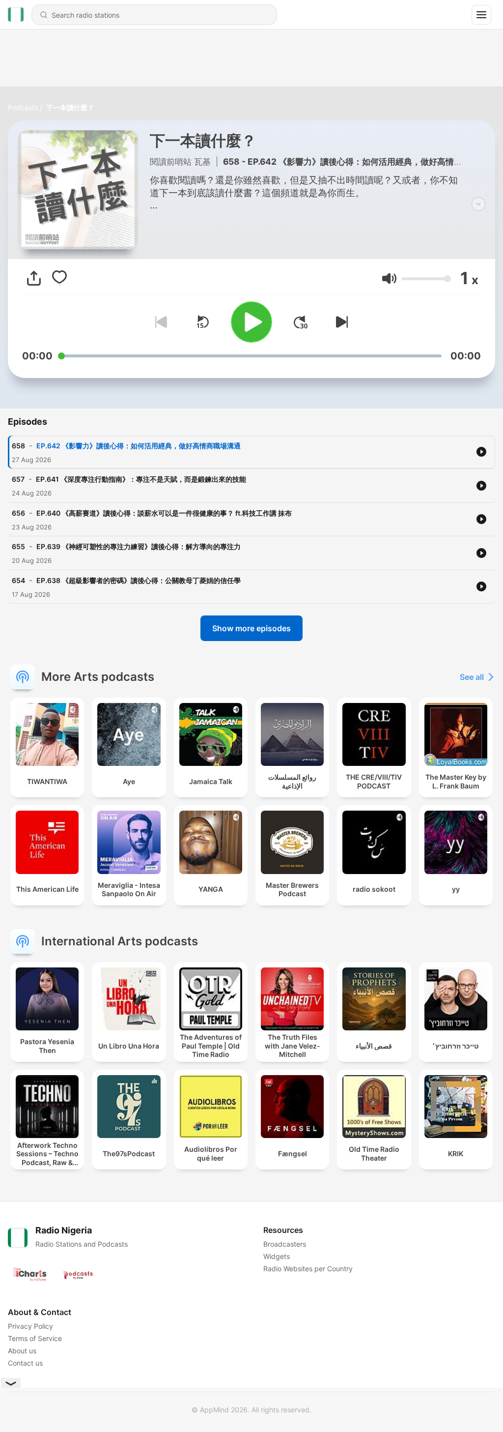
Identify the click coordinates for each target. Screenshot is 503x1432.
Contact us (25, 1363)
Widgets (276, 1256)
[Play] (251, 322)
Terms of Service (35, 1338)
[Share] (34, 278)
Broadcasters (284, 1244)
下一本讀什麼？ (70, 107)
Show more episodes (251, 628)
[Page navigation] (481, 15)
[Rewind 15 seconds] (202, 322)
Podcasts (23, 107)
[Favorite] (59, 278)
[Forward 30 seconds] (300, 322)
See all (472, 677)
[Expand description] (478, 204)
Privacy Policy (30, 1326)
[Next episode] (340, 322)
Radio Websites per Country (308, 1268)
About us (22, 1350)
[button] (389, 278)
